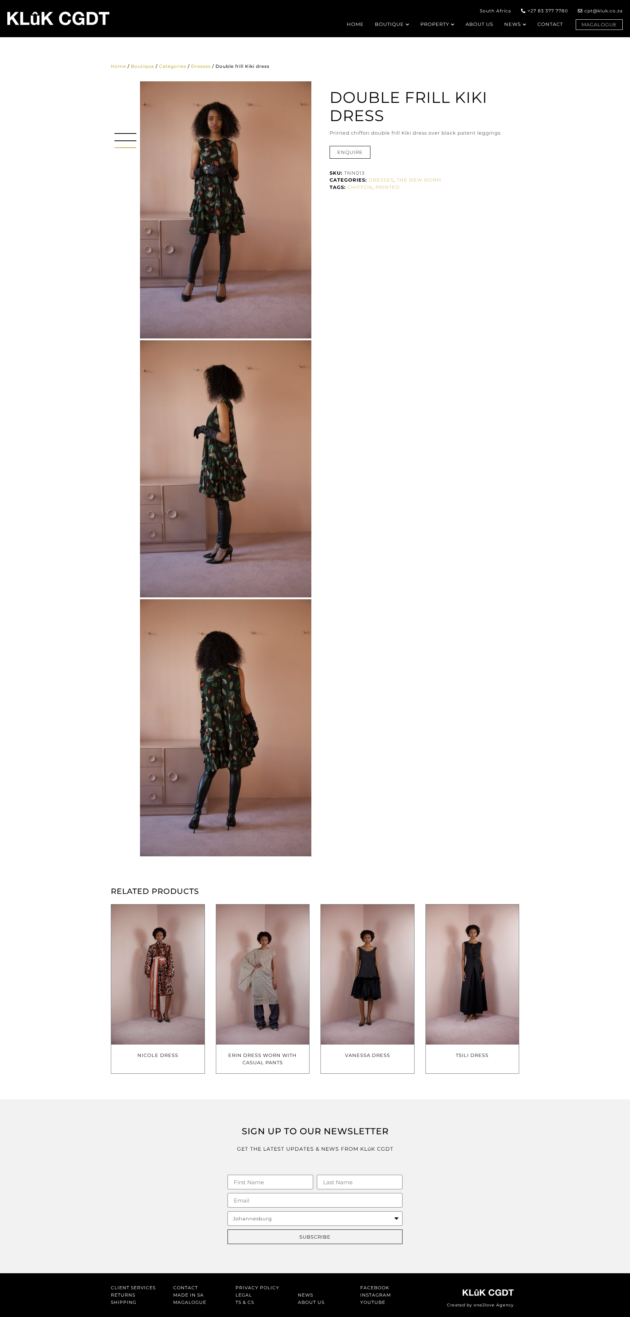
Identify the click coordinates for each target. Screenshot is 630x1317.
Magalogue (189, 1302)
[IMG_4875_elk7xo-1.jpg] (225, 209)
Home (118, 66)
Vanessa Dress (367, 1055)
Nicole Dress (157, 1055)
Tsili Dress (472, 1055)
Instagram (375, 1295)
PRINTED (388, 187)
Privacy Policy (257, 1287)
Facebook (374, 1287)
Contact (185, 1287)
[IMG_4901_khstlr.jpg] (225, 727)
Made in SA (188, 1295)
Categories (172, 66)
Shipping (123, 1302)
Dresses (201, 66)
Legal (244, 1295)
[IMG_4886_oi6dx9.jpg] (225, 468)
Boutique (142, 66)
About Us (311, 1302)
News (305, 1295)
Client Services (133, 1287)
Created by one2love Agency (480, 1305)
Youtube (372, 1302)
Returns (123, 1295)
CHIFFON (360, 187)
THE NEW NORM (419, 180)
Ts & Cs (245, 1302)
